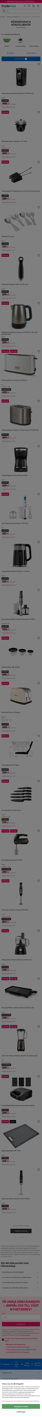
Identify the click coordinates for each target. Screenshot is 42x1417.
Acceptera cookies (21, 1406)
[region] (21, 1398)
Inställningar (21, 1412)
